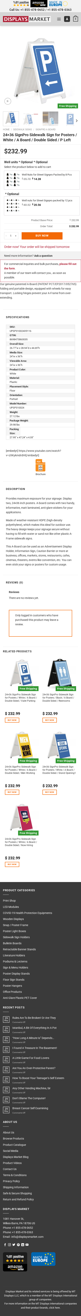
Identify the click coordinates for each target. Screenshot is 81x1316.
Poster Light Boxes (14, 931)
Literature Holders (14, 955)
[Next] (71, 71)
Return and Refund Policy (18, 1199)
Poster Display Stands (16, 973)
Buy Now (42, 235)
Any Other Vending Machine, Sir (31, 1088)
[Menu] (59, 18)
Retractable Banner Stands (19, 949)
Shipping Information (16, 1187)
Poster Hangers (12, 985)
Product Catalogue (14, 1145)
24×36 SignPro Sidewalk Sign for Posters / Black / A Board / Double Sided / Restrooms (58, 697)
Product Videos (12, 1163)
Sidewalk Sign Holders (16, 937)
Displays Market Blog (16, 1157)
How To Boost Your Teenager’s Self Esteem (38, 1078)
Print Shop (9, 900)
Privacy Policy (11, 1181)
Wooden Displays (13, 919)
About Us (8, 1132)
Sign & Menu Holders (15, 967)
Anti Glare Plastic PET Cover (20, 998)
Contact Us (10, 1169)
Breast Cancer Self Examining (30, 1108)
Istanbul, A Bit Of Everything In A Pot (34, 1028)
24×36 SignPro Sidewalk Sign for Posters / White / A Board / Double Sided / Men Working (21, 769)
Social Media (10, 1151)
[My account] (67, 19)
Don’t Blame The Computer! (29, 1098)
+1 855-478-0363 (59, 10)
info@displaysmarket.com (27, 1237)
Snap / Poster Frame (15, 925)
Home (6, 129)
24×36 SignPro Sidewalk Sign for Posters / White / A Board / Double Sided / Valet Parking (21, 697)
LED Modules (11, 907)
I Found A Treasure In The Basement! (34, 1048)
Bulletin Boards (12, 943)
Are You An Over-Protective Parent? (33, 1068)
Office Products (12, 992)
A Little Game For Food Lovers (30, 1058)
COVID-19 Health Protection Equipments (27, 913)
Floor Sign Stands (13, 979)
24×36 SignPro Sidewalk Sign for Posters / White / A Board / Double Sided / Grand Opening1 (59, 769)
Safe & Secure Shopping (17, 1193)
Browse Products (13, 1138)
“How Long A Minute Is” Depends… (33, 1038)
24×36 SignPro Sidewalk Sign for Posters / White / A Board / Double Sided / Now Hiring (21, 842)
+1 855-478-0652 (32, 10)
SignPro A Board (46, 129)
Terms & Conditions (15, 1175)
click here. (54, 1307)
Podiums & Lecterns (15, 961)
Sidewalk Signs (22, 129)
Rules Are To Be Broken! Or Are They (34, 1018)
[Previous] (9, 71)
